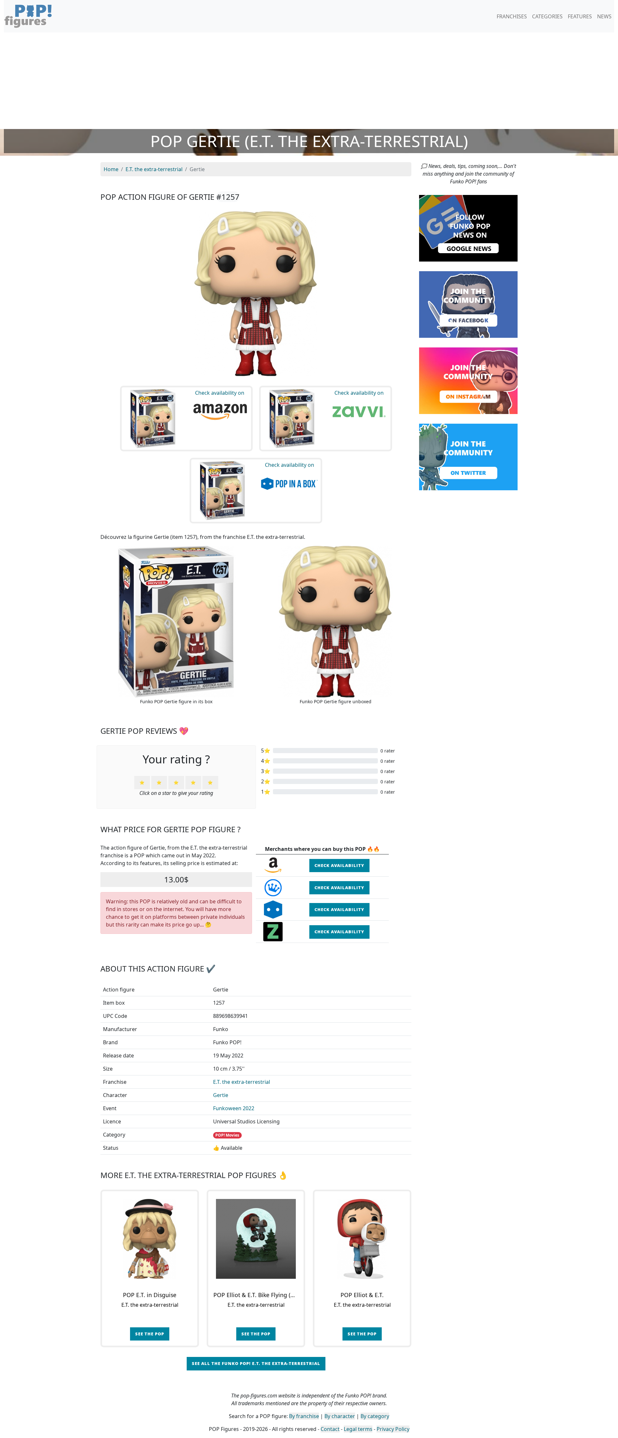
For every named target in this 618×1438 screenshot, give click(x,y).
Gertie (220, 1095)
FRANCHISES (512, 16)
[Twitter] (468, 456)
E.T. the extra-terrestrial (241, 1081)
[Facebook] (468, 304)
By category (374, 1416)
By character (339, 1416)
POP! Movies (227, 1135)
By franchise (304, 1416)
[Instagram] (468, 380)
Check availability (339, 865)
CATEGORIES (547, 16)
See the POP (149, 1334)
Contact (330, 1429)
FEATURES (580, 16)
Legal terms (358, 1429)
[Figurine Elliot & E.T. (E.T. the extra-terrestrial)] (362, 1238)
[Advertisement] (309, 81)
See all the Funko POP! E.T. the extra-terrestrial (256, 1363)
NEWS (604, 16)
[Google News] (468, 227)
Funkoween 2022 (233, 1108)
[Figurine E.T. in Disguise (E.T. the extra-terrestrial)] (149, 1238)
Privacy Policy (393, 1429)
